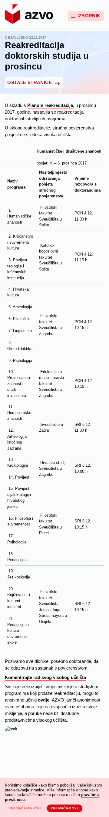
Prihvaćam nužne (25, 808)
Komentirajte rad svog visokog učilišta (45, 677)
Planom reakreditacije (50, 105)
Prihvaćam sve (65, 808)
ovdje (43, 700)
